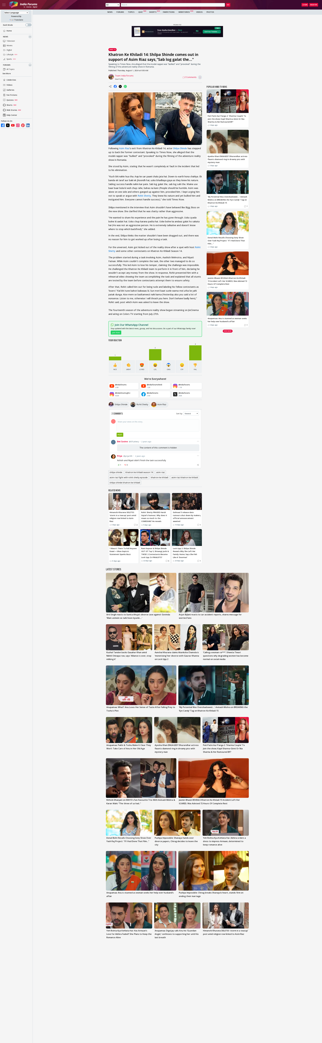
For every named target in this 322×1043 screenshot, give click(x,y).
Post (120, 434)
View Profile (119, 79)
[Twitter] (8, 125)
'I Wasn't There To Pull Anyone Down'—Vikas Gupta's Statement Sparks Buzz (123, 551)
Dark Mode (8, 25)
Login (305, 5)
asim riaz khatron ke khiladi (184, 477)
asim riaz (160, 472)
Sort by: (179, 413)
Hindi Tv (112, 49)
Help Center (12, 115)
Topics (131, 12)
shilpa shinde (116, 472)
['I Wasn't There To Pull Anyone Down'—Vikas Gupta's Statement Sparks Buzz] (123, 537)
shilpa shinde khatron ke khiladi (125, 482)
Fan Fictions (12, 95)
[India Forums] (23, 5)
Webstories (184, 12)
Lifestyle (10, 54)
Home (9, 31)
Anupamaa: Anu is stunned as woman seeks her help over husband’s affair (227, 320)
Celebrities (11, 80)
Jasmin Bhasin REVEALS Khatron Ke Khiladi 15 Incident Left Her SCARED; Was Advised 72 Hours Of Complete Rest (227, 281)
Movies (10, 45)
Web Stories (12, 110)
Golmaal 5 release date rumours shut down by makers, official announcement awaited (187, 516)
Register (313, 5)
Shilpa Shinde (180, 148)
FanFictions (168, 12)
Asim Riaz (124, 148)
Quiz (140, 12)
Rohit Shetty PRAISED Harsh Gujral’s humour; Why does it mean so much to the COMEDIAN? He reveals (154, 516)
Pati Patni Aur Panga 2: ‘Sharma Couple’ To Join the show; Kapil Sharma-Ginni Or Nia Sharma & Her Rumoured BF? (227, 119)
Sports (9, 59)
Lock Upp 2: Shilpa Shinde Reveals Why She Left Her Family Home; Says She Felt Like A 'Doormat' (185, 553)
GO (228, 5)
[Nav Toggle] (4, 4)
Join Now (116, 332)
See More (7, 73)
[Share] (197, 464)
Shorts (9, 105)
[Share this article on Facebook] (115, 86)
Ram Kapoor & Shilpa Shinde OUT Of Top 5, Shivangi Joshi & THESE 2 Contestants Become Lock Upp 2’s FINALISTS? (155, 553)
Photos (210, 12)
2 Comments (190, 77)
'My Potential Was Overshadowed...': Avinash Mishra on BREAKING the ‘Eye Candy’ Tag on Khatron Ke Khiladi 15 (227, 200)
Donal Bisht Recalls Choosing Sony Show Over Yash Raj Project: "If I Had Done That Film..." (226, 241)
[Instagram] (18, 125)
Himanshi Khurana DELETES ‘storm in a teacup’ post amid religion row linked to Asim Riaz (123, 516)
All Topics (10, 69)
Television (11, 41)
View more (228, 331)
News (5, 37)
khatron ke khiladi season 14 (139, 472)
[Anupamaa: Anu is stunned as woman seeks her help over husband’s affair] (228, 304)
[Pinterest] (23, 125)
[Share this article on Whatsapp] (125, 86)
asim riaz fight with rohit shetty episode (129, 477)
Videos (9, 85)
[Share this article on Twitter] (120, 86)
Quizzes (10, 100)
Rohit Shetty (144, 195)
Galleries (10, 90)
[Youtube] (13, 125)
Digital (9, 50)
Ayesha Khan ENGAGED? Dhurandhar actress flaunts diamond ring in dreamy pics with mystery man (227, 159)
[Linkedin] (28, 125)
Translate (18, 20)
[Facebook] (3, 125)
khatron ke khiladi (159, 477)
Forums (6, 65)
